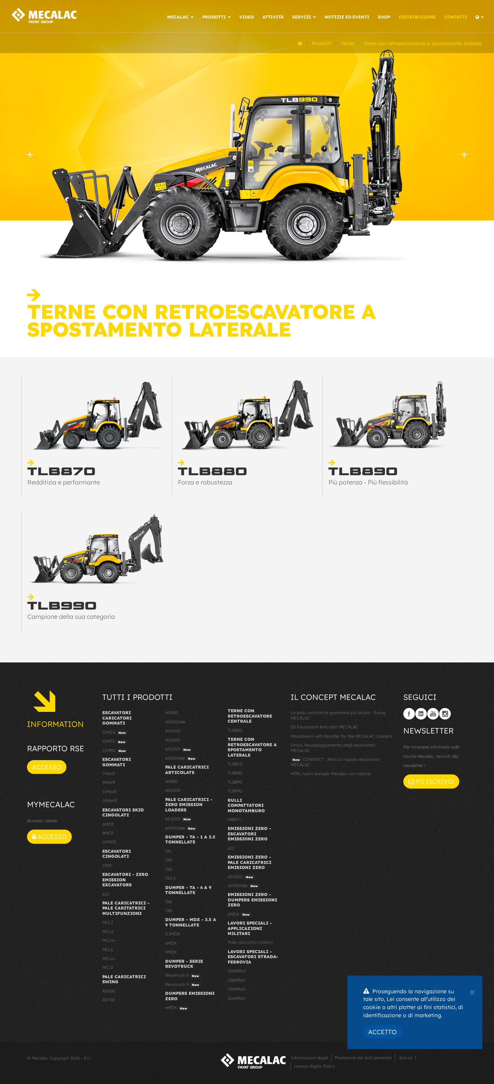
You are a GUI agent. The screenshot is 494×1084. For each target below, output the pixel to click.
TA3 (168, 869)
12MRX (114, 750)
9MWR (108, 782)
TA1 (168, 851)
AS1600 (172, 740)
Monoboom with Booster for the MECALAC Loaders (341, 736)
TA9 (168, 910)
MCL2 (107, 922)
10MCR (109, 842)
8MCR (107, 833)
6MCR (107, 824)
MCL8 (107, 967)
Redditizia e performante (63, 482)
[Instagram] (445, 714)
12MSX (114, 732)
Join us (405, 1057)
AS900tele (175, 722)
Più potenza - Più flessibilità (368, 482)
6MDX (171, 943)
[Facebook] (409, 714)
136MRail (236, 980)
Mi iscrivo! (434, 781)
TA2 (168, 860)
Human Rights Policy (314, 1066)
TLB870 (235, 764)
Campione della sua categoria (71, 616)
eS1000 (178, 749)
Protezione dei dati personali (363, 1057)
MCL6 (107, 949)
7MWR (108, 773)
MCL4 (107, 931)
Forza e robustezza (205, 482)
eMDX (176, 1007)
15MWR (109, 800)
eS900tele (180, 758)
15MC (107, 865)
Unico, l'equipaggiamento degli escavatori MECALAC (333, 747)
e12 (105, 894)
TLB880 (235, 773)
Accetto (382, 1032)
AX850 (171, 781)
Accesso (46, 767)
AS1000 (173, 730)
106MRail (236, 971)
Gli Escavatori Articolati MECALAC (324, 727)
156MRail (236, 989)
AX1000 (173, 790)
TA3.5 (170, 878)
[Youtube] (433, 714)
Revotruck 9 (182, 984)
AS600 (108, 991)
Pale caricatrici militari (250, 942)
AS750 (108, 1000)
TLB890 (235, 782)
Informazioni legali (309, 1057)
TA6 (168, 901)
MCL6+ (109, 958)
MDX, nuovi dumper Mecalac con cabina (331, 773)
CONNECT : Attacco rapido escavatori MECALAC (335, 762)
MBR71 (234, 819)
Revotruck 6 (182, 975)
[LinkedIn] (421, 714)
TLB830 (235, 730)
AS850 (171, 712)
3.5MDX (172, 934)
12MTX (113, 741)
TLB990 (235, 791)
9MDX (171, 952)
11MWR (109, 791)
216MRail (236, 998)
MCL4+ (109, 940)
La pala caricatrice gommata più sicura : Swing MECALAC (338, 715)
